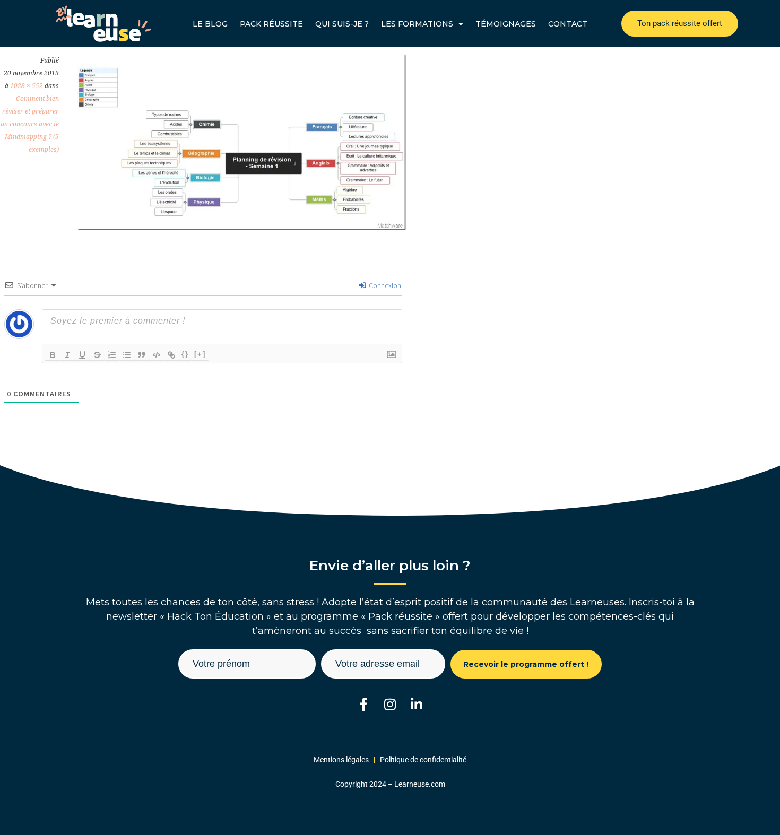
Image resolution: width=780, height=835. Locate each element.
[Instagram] (390, 704)
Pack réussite (271, 24)
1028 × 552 (26, 86)
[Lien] (171, 355)
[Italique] (67, 355)
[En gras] (52, 355)
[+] (200, 354)
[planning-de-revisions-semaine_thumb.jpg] (241, 227)
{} (185, 354)
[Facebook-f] (363, 704)
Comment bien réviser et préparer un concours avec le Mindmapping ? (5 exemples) (30, 124)
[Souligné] (82, 355)
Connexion (384, 285)
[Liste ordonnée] (112, 355)
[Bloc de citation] (141, 355)
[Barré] (97, 355)
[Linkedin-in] (416, 704)
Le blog (210, 24)
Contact (567, 24)
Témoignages (505, 24)
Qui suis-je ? (342, 24)
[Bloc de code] (156, 355)
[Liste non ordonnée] (126, 355)
